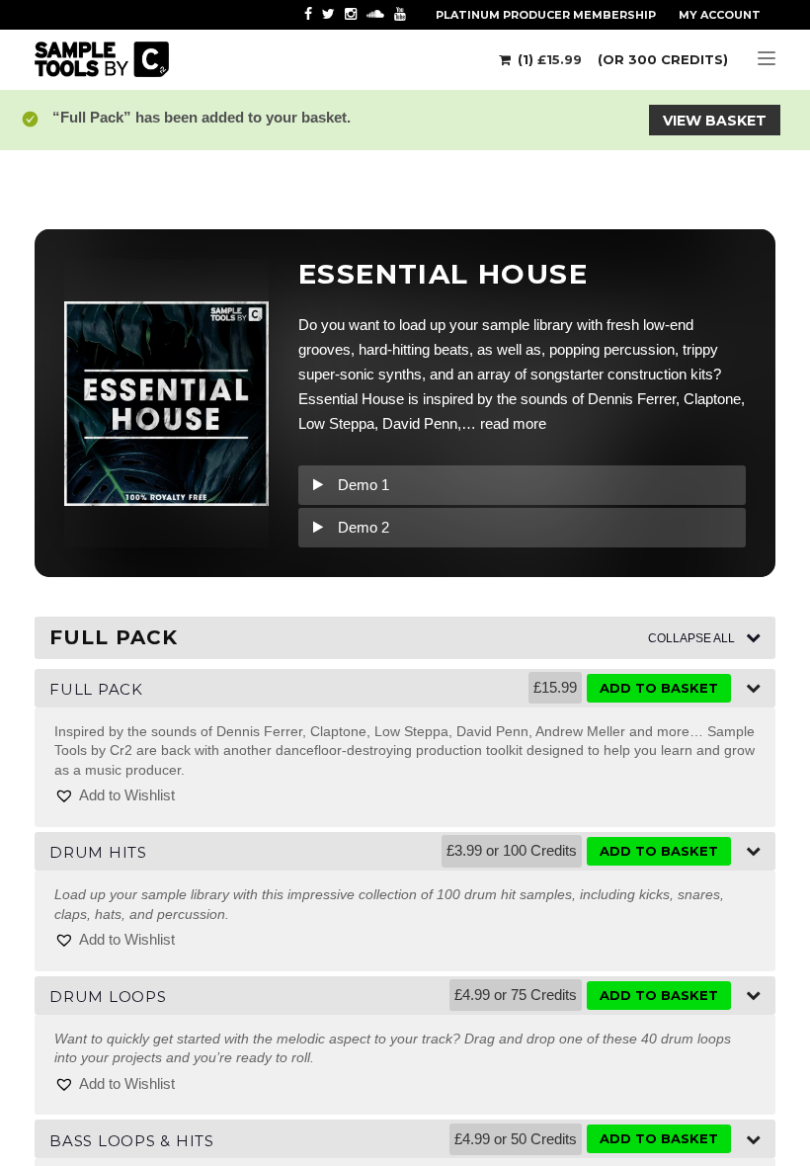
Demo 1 (363, 484)
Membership (546, 15)
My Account (720, 15)
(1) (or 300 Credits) (621, 59)
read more (513, 423)
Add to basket (659, 688)
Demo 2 (363, 527)
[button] (114, 796)
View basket (715, 120)
